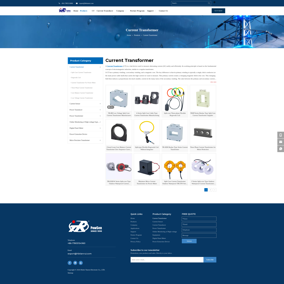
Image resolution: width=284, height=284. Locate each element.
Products (134, 222)
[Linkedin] (75, 263)
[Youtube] (81, 263)
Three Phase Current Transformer (82, 88)
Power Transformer (76, 116)
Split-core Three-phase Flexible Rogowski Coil (175, 114)
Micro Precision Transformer (80, 140)
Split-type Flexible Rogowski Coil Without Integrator (147, 148)
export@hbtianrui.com (86, 3)
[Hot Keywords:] (209, 3)
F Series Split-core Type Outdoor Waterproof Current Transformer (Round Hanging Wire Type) (203, 182)
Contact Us (134, 238)
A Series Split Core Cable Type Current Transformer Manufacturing (146, 114)
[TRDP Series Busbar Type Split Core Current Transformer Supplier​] (203, 98)
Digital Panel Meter (76, 128)
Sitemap (70, 273)
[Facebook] (70, 263)
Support (133, 232)
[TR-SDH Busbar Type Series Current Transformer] (175, 132)
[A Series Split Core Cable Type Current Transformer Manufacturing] (147, 98)
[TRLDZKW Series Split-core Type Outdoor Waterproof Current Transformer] (119, 166)
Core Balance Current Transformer (82, 93)
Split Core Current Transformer (81, 72)
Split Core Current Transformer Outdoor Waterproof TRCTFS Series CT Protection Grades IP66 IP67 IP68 (174, 182)
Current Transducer (159, 225)
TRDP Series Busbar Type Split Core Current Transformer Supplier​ (202, 114)
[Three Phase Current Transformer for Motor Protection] (203, 132)
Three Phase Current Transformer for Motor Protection (203, 148)
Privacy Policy (136, 242)
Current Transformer (77, 67)
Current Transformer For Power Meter (83, 83)
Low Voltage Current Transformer (82, 98)
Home (133, 218)
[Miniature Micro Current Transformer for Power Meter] (147, 166)
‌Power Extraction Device (78, 134)
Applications (135, 228)
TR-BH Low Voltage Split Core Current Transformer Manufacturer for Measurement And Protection (119, 114)
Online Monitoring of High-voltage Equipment (86, 122)
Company (134, 225)
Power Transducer (76, 110)
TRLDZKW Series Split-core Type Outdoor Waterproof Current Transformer (119, 182)
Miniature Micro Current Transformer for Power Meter (147, 182)
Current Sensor (75, 104)
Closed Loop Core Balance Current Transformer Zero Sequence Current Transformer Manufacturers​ (118, 148)
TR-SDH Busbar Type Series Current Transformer (175, 148)
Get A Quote (218, 11)
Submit (189, 241)
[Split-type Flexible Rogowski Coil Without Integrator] (147, 132)
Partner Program (136, 235)
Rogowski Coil (76, 77)
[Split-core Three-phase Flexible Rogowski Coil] (175, 98)
